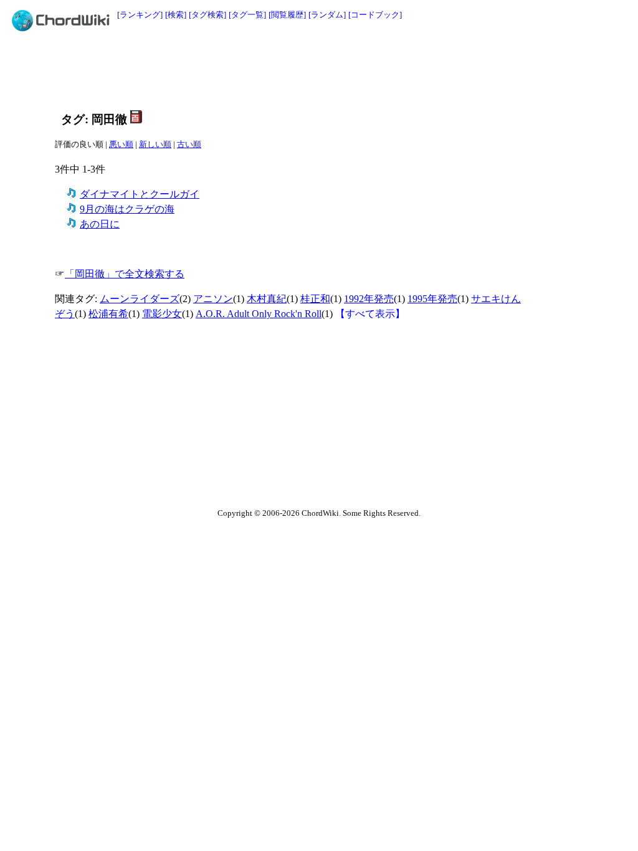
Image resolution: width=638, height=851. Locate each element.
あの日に (100, 224)
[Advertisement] (291, 70)
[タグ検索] (207, 14)
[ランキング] (140, 14)
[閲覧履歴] (287, 14)
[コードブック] (375, 14)
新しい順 (155, 144)
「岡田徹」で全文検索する (124, 274)
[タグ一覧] (247, 14)
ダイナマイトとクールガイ (139, 194)
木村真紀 (267, 298)
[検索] (175, 14)
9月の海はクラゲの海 (127, 209)
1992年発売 (369, 298)
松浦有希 (108, 313)
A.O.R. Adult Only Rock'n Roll (258, 313)
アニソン (213, 298)
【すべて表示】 (370, 313)
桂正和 (315, 298)
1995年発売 (432, 298)
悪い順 (121, 144)
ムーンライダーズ (139, 298)
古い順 (189, 144)
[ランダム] (327, 14)
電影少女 (162, 313)
